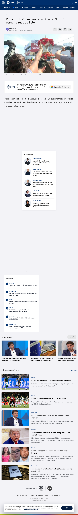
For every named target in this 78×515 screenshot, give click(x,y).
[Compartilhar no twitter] (65, 29)
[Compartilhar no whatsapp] (55, 29)
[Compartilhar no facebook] (60, 29)
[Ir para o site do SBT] (49, 488)
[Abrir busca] (72, 2)
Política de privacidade (39, 495)
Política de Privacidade (30, 509)
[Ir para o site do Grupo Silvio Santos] (35, 488)
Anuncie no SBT (22, 495)
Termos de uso (56, 495)
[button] (15, 353)
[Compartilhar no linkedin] (70, 29)
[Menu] (76, 2)
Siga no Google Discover (61, 87)
